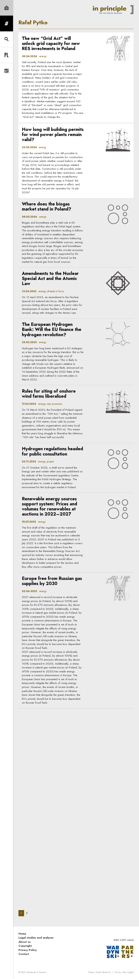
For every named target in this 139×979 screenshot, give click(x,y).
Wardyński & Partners (36, 972)
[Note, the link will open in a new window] (120, 952)
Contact (23, 954)
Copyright (25, 946)
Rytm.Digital (128, 972)
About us (24, 942)
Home (22, 934)
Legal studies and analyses (36, 938)
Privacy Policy (27, 950)
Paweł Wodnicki (103, 972)
